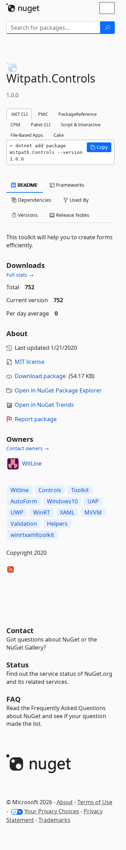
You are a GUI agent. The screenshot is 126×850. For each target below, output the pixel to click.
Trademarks (54, 820)
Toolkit (80, 490)
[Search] (107, 27)
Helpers (57, 523)
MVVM (93, 512)
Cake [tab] (59, 135)
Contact (20, 630)
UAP (93, 501)
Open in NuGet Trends (44, 405)
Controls (49, 490)
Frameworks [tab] (69, 185)
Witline (19, 490)
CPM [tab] (15, 124)
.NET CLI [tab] (19, 114)
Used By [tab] (78, 200)
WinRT (41, 512)
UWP (16, 512)
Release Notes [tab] (72, 215)
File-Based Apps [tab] (26, 135)
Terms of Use (94, 802)
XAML (67, 512)
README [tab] (27, 185)
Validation (23, 523)
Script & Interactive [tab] (80, 124)
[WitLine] (13, 464)
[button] (99, 147)
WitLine (32, 463)
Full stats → (20, 274)
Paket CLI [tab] (40, 124)
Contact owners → (27, 448)
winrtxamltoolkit (32, 535)
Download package (40, 376)
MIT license (29, 362)
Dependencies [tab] (33, 200)
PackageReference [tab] (77, 114)
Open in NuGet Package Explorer (58, 390)
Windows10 (62, 501)
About (65, 802)
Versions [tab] (27, 215)
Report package (36, 419)
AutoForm (23, 501)
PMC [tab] (43, 114)
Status (17, 665)
